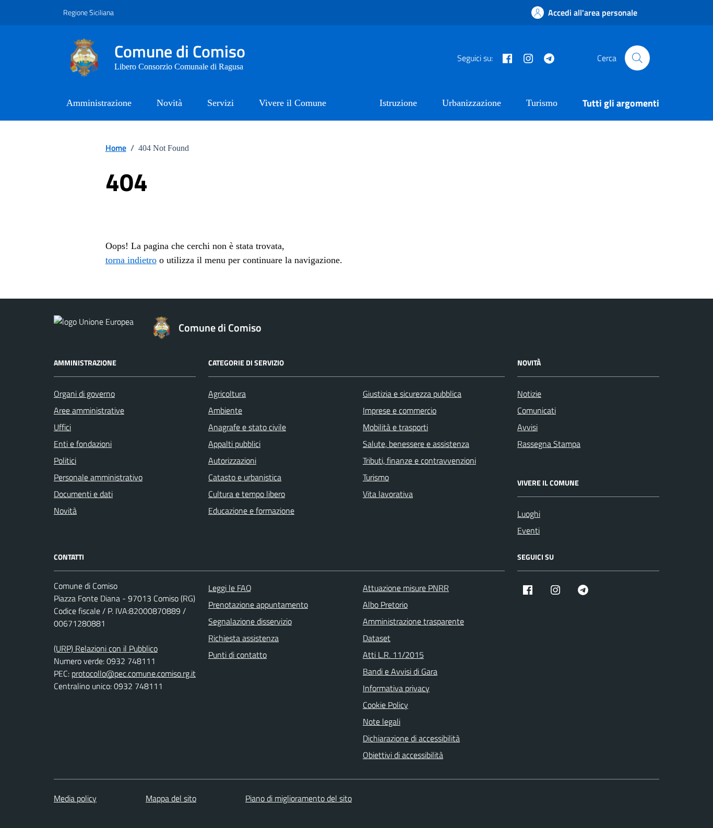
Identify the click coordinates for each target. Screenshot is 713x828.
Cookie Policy (385, 705)
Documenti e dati (83, 494)
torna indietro (131, 260)
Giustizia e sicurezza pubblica (412, 393)
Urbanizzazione (471, 103)
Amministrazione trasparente (413, 621)
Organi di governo (84, 393)
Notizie (529, 393)
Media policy (75, 798)
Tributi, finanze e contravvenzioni (419, 460)
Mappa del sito (171, 798)
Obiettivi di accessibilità (403, 755)
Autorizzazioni (232, 460)
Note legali (381, 721)
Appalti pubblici (234, 443)
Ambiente (225, 410)
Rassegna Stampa (548, 443)
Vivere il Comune (292, 103)
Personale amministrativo (98, 477)
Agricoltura (227, 393)
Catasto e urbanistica (244, 477)
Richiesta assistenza (243, 638)
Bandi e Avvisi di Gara (400, 671)
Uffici (62, 427)
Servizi (220, 103)
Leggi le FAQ (230, 588)
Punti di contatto (237, 654)
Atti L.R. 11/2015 (393, 654)
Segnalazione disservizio (250, 621)
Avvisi (527, 427)
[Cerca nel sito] (637, 57)
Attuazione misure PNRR (406, 588)
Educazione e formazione (251, 510)
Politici (65, 460)
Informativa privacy (396, 688)
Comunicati (536, 410)
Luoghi (528, 513)
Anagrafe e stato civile (247, 427)
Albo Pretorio (385, 604)
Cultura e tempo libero (246, 494)
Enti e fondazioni (83, 443)
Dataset (376, 638)
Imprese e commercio (399, 410)
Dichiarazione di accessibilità (411, 738)
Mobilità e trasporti (395, 427)
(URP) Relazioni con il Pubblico (106, 648)
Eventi (528, 530)
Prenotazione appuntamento (258, 604)
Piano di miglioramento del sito (298, 798)
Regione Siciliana (88, 12)
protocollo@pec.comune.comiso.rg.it (134, 673)
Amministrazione (99, 103)
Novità (169, 103)
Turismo (541, 103)
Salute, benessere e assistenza (416, 443)
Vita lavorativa (388, 494)
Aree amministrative (89, 410)
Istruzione (398, 103)
